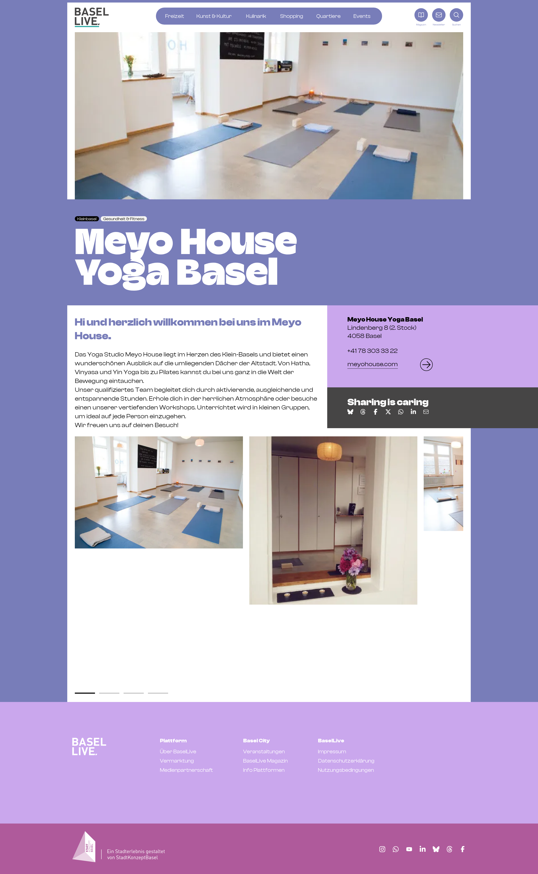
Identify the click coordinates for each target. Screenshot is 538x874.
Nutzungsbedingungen (346, 770)
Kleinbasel (86, 218)
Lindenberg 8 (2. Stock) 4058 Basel (385, 328)
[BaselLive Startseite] (92, 17)
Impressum (332, 752)
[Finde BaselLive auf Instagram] (382, 849)
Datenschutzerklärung (346, 761)
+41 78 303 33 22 (372, 351)
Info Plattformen (264, 770)
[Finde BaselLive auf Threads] (449, 849)
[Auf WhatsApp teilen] (401, 412)
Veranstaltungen (264, 752)
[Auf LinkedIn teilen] (413, 412)
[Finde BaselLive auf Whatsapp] (395, 849)
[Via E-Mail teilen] (426, 412)
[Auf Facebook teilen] (375, 412)
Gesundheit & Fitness (123, 218)
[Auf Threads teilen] (363, 412)
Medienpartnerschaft (186, 770)
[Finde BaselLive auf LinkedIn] (422, 849)
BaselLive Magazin (265, 761)
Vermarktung (177, 761)
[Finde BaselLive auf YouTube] (409, 849)
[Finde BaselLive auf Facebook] (463, 849)
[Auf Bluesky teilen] (350, 412)
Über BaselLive (178, 752)
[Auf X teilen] (388, 412)
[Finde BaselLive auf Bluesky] (436, 849)
